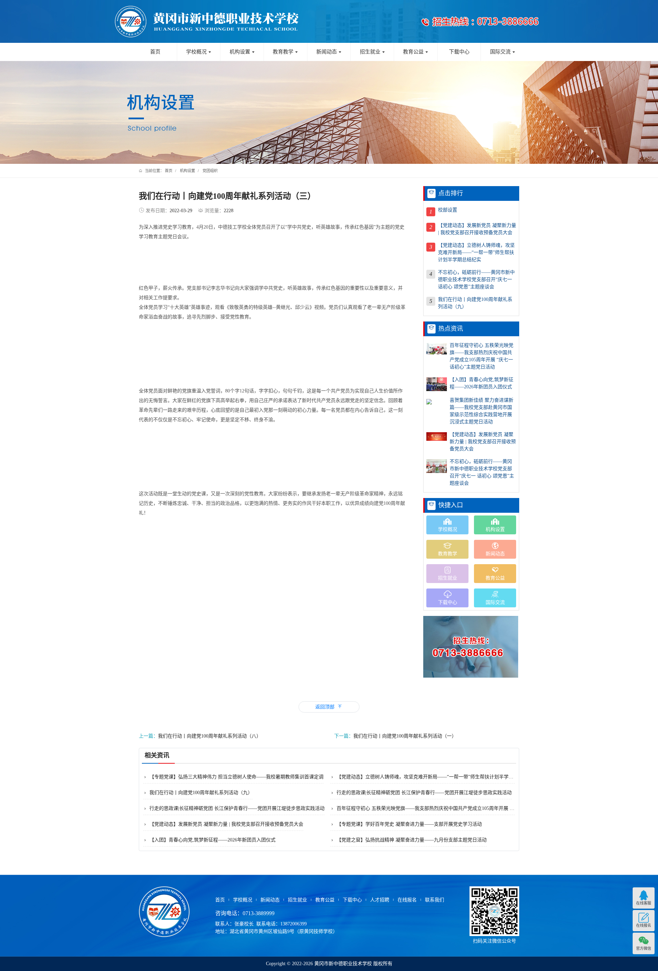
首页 (155, 51)
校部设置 (447, 210)
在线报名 (407, 899)
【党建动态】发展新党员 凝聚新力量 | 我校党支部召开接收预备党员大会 (477, 229)
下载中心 (459, 51)
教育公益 (415, 51)
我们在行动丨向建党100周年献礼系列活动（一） (395, 736)
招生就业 (372, 51)
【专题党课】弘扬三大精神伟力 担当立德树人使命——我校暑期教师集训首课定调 (233, 776)
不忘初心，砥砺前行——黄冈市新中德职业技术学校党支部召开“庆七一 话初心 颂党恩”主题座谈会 (476, 279)
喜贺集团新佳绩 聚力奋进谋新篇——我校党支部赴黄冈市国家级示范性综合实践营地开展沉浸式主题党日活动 (481, 411)
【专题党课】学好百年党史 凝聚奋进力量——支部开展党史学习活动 (406, 824)
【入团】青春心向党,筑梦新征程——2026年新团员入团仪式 (481, 383)
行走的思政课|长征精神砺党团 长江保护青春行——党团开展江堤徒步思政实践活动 (421, 792)
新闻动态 (329, 51)
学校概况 (198, 51)
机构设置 (242, 51)
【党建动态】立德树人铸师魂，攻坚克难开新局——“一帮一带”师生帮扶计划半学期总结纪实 (476, 252)
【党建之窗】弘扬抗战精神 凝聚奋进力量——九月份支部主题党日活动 (408, 839)
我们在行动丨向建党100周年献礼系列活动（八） (200, 736)
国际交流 (502, 51)
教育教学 (285, 51)
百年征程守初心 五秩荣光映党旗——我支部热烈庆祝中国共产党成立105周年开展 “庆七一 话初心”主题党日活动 (481, 356)
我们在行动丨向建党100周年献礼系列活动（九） (475, 303)
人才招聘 (379, 899)
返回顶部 (329, 706)
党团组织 (210, 171)
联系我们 (434, 899)
